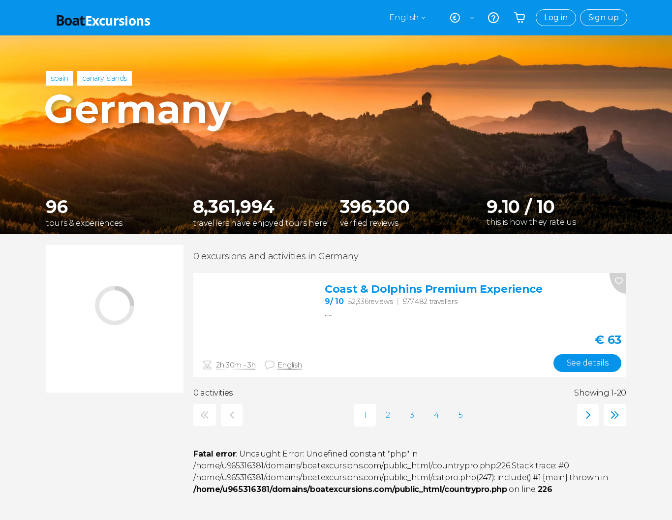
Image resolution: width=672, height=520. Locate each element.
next (585, 415)
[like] (618, 283)
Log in (556, 17)
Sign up (603, 17)
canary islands (104, 78)
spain (59, 78)
